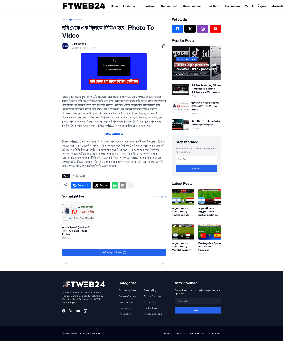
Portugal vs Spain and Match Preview (209, 246)
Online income (192, 6)
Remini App (150, 302)
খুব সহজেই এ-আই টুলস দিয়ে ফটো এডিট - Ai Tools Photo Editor (76, 231)
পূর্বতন (161, 263)
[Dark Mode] (251, 6)
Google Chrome (127, 296)
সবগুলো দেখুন (158, 196)
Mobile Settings (152, 296)
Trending (148, 6)
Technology (232, 6)
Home (115, 6)
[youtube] (215, 29)
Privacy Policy (197, 333)
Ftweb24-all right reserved (85, 333)
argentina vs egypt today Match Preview (181, 246)
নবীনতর (67, 263)
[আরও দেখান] (130, 185)
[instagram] (202, 29)
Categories (168, 6)
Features (129, 6)
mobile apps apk (153, 313)
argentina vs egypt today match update (180, 211)
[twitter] (190, 29)
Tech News (213, 6)
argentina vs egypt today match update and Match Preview (207, 211)
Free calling (150, 290)
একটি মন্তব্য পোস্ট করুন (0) (114, 252)
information (125, 313)
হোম (63, 19)
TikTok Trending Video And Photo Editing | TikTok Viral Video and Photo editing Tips (206, 89)
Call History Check (128, 290)
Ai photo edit (75, 19)
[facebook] (177, 29)
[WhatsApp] (115, 185)
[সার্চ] (258, 6)
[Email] (123, 185)
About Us (180, 333)
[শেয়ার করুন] (162, 46)
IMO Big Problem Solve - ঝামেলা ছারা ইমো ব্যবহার (206, 122)
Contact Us (215, 333)
